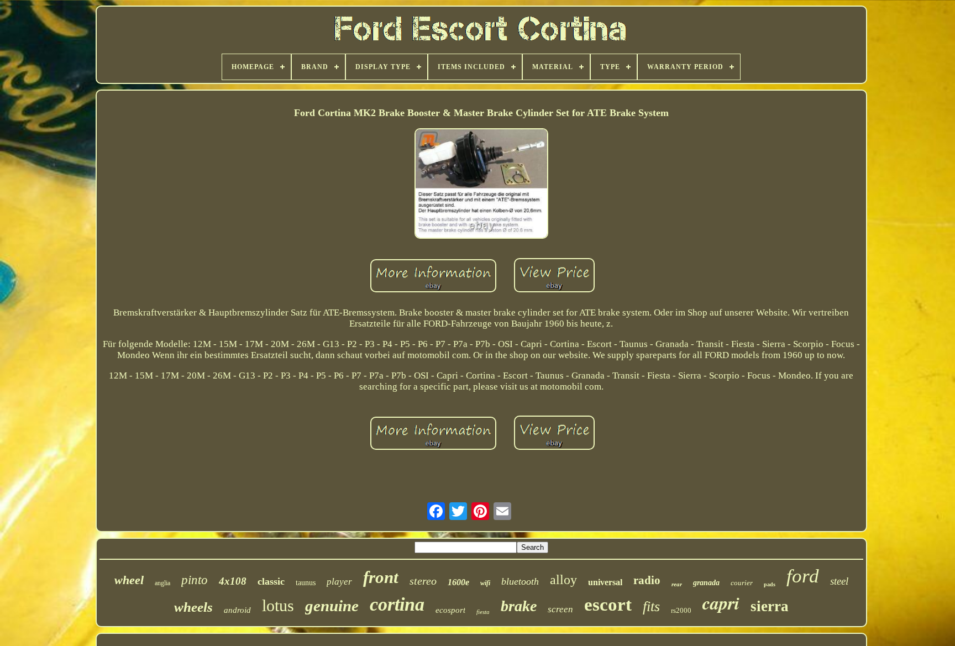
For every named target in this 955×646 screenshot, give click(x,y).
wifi (485, 583)
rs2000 (681, 610)
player (339, 581)
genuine (332, 606)
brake (519, 606)
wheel (129, 580)
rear (676, 584)
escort (608, 605)
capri (720, 602)
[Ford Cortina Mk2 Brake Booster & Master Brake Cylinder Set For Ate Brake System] (481, 184)
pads (769, 584)
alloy (563, 580)
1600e (458, 582)
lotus (278, 605)
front (380, 577)
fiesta (483, 611)
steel (839, 581)
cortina (397, 604)
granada (706, 583)
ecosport (450, 610)
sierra (770, 606)
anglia (162, 583)
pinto (194, 580)
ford (802, 576)
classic (271, 581)
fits (651, 606)
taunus (306, 583)
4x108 (232, 581)
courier (742, 583)
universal (605, 582)
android (237, 610)
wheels (193, 607)
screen (560, 609)
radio (646, 580)
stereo (423, 581)
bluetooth (520, 581)
